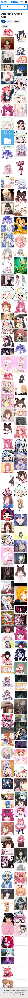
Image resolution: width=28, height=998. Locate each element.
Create (16, 1)
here (8, 996)
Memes (5, 26)
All (3, 21)
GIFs (9, 21)
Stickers (16, 21)
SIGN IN (21, 1)
